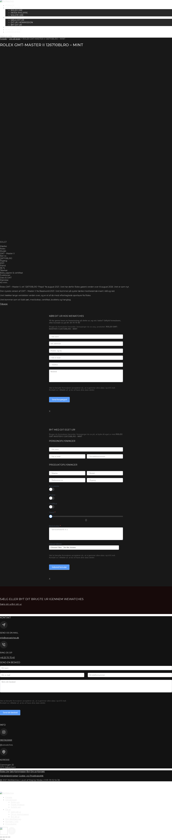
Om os (33, 771)
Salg (12, 771)
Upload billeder (55, 544)
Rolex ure (16, 10)
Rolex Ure (4, 771)
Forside (10, 5)
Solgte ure (17, 15)
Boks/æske (54, 486)
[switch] (51, 489)
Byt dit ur (16, 25)
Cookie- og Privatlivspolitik (31, 776)
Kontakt (41, 771)
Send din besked (10, 712)
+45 (7, 657)
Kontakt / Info (13, 29)
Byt (28, 771)
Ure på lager (12, 8)
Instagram (6, 740)
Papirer (52, 495)
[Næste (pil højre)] (4, 839)
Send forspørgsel (59, 399)
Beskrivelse (55, 526)
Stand (52, 512)
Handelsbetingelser (9, 776)
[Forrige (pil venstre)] (1, 839)
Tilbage (4, 304)
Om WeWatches (14, 27)
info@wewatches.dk (9, 638)
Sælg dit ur (17, 20)
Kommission (20, 771)
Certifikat (53, 503)
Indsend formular (59, 567)
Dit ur (8, 17)
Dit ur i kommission (22, 22)
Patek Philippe (19, 13)
